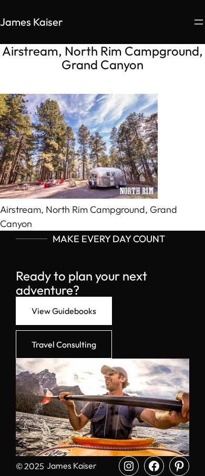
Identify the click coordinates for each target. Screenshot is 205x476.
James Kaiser (31, 21)
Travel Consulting (64, 344)
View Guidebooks (64, 311)
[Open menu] (198, 22)
